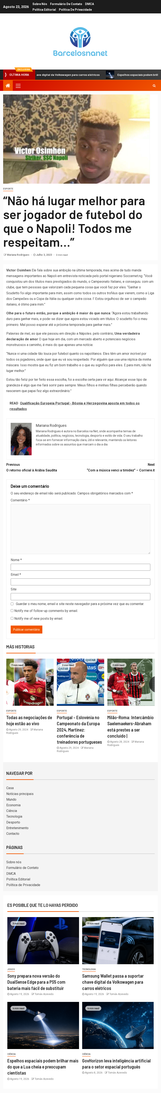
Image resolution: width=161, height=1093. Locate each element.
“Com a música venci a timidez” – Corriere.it (121, 467)
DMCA (89, 4)
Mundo (11, 799)
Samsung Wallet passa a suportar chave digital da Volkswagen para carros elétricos (113, 982)
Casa (10, 788)
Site (14, 589)
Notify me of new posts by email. (38, 619)
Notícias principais (20, 794)
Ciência (11, 811)
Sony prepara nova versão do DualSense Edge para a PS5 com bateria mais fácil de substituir (36, 982)
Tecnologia (14, 816)
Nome (16, 560)
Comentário (20, 500)
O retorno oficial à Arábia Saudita (31, 467)
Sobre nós (39, 4)
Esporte (8, 189)
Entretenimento (17, 828)
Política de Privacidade (75, 9)
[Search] (154, 86)
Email (16, 575)
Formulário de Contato (66, 4)
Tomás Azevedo (44, 994)
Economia (13, 805)
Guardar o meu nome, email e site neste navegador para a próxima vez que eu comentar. (80, 604)
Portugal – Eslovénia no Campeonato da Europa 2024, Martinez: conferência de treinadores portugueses (79, 730)
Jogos (11, 969)
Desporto (13, 822)
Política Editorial (44, 9)
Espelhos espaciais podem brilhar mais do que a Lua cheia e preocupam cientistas (42, 1067)
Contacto (12, 834)
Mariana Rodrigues (18, 254)
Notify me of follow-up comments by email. (46, 611)
